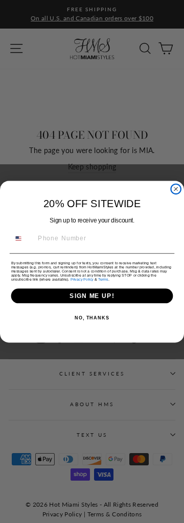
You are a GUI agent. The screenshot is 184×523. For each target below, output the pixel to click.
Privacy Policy (82, 279)
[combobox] (22, 238)
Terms (103, 279)
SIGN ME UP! (92, 295)
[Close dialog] (176, 188)
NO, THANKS (92, 317)
